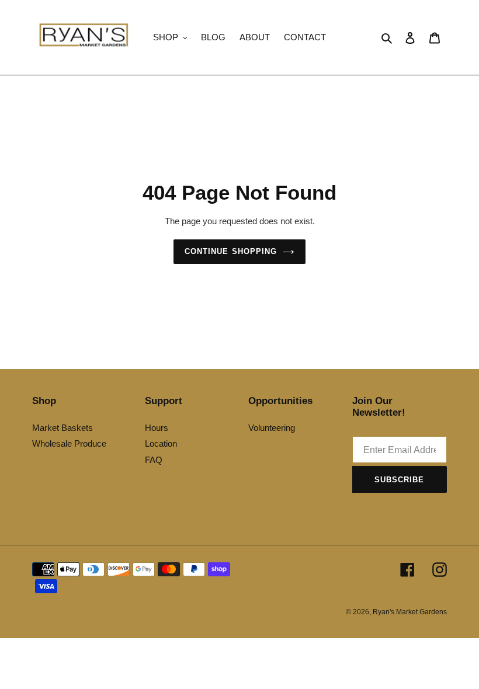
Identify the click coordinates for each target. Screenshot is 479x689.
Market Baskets (62, 428)
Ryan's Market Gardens (410, 612)
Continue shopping (231, 251)
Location (161, 443)
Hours (156, 428)
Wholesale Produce (69, 443)
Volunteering (271, 428)
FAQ (153, 460)
